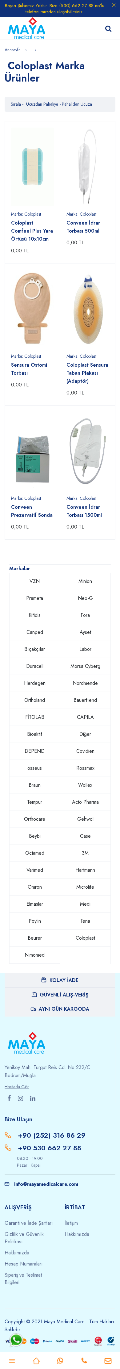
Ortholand (34, 700)
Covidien (85, 751)
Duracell (34, 666)
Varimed (34, 870)
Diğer (85, 734)
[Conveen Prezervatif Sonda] (32, 451)
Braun (35, 785)
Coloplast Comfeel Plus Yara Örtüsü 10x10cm (32, 230)
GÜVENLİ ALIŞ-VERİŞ (64, 994)
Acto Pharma (85, 802)
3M (85, 853)
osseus (34, 768)
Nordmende (85, 683)
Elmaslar (34, 904)
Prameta (34, 598)
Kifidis (35, 615)
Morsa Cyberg (85, 666)
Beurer (35, 937)
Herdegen (35, 683)
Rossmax (85, 768)
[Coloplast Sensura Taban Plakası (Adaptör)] (87, 309)
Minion (85, 581)
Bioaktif (34, 734)
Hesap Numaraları (24, 1263)
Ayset (85, 632)
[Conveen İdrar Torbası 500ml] (87, 167)
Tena (85, 921)
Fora (85, 615)
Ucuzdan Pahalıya (42, 104)
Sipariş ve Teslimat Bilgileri (23, 1278)
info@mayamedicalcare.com (46, 1184)
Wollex (85, 785)
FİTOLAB (34, 717)
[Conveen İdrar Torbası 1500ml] (87, 451)
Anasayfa (13, 50)
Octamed (34, 853)
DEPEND (35, 751)
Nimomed (35, 954)
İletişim (71, 1223)
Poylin (35, 921)
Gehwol (85, 819)
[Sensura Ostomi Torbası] (32, 309)
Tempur (34, 802)
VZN (35, 581)
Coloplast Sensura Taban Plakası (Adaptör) (87, 373)
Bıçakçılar (34, 649)
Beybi (35, 836)
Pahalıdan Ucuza (77, 104)
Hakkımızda (17, 1252)
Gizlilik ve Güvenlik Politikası (24, 1238)
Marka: (26, 214)
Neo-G (85, 598)
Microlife (85, 887)
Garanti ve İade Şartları (29, 1223)
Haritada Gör (17, 1087)
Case (85, 836)
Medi (85, 904)
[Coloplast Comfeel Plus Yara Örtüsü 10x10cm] (32, 167)
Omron (35, 887)
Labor (85, 649)
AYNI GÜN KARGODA (64, 1009)
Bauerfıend (85, 700)
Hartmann (85, 870)
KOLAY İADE (64, 980)
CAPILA (85, 717)
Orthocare (34, 819)
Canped (34, 632)
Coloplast (85, 937)
